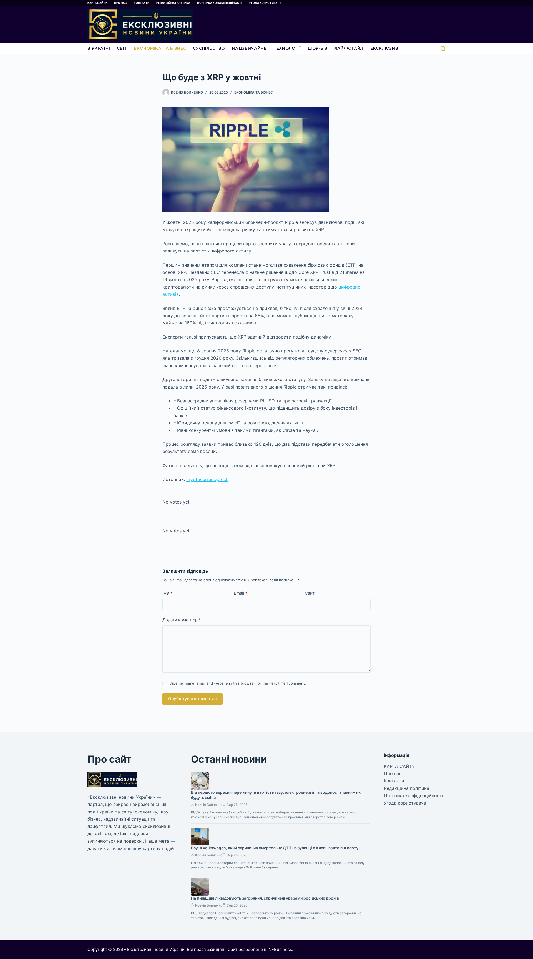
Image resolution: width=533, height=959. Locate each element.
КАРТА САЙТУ (97, 2)
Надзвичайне (249, 48)
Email (240, 593)
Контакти (141, 2)
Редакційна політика (173, 2)
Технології (287, 48)
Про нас (120, 2)
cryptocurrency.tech (207, 479)
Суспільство (209, 48)
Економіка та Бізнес (160, 48)
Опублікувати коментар (192, 698)
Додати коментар (181, 619)
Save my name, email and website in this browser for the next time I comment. (237, 683)
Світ (122, 48)
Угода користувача (265, 2)
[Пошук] (443, 48)
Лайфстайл (349, 48)
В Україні (98, 48)
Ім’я (167, 593)
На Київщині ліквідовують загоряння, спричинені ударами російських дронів (265, 898)
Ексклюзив (384, 48)
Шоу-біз (318, 48)
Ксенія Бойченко (208, 805)
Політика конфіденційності (219, 2)
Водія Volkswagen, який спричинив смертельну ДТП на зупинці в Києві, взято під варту (274, 847)
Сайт (310, 593)
